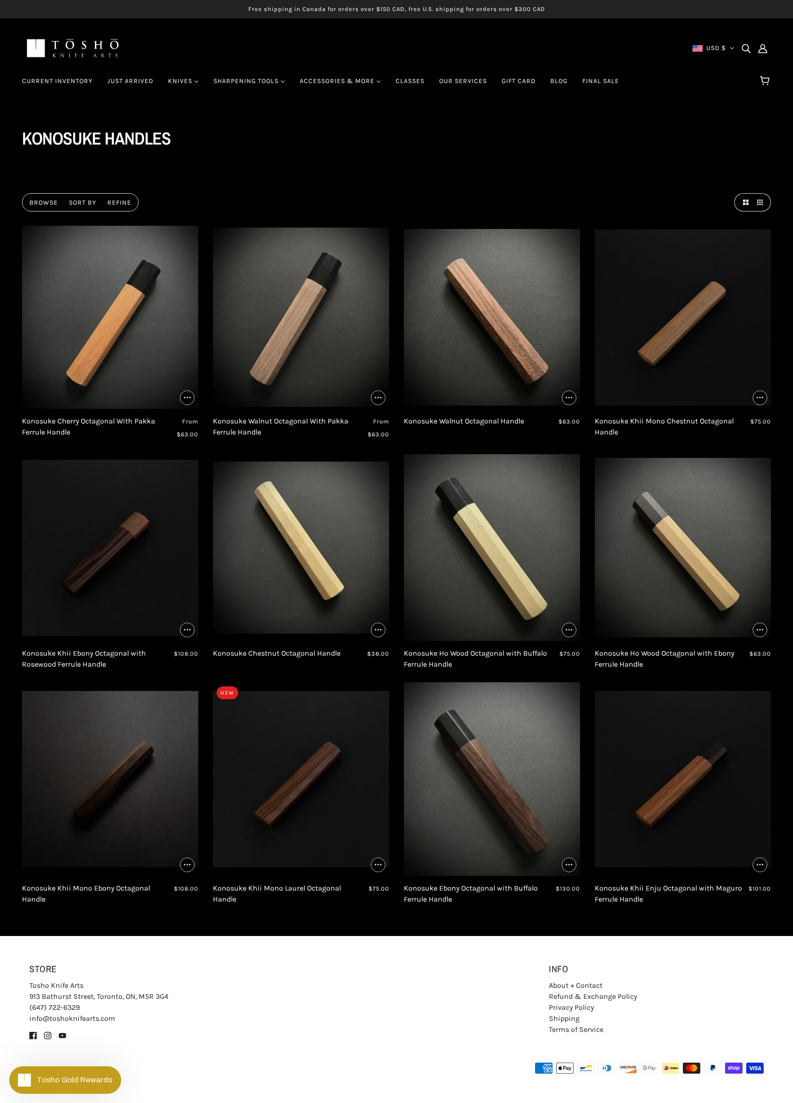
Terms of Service (576, 1029)
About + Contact (576, 985)
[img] (746, 48)
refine (119, 202)
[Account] (762, 48)
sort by (82, 202)
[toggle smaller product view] (762, 202)
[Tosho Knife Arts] (73, 47)
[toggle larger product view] (743, 202)
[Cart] (766, 81)
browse (43, 202)
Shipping (564, 1018)
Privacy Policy (571, 1007)
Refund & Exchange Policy (593, 996)
